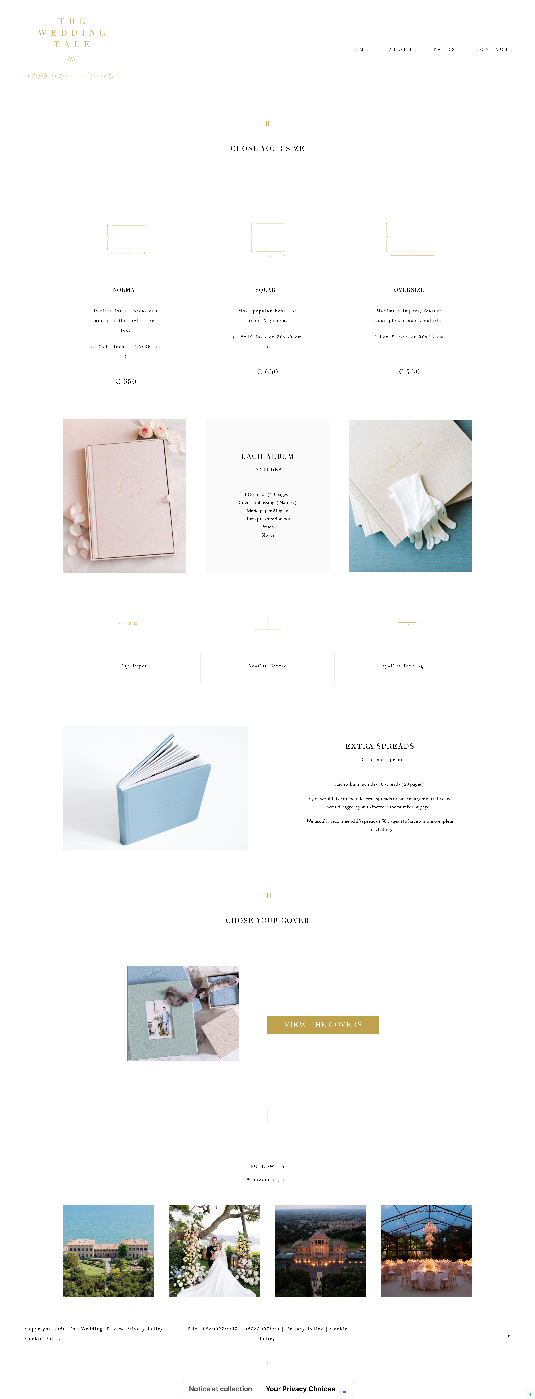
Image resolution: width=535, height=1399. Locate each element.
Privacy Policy (144, 1329)
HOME (359, 49)
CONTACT (492, 49)
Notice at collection (220, 1389)
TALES (444, 49)
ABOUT (401, 49)
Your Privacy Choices (300, 1389)
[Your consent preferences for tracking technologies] (530, 1394)
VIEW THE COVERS (323, 1024)
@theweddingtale (267, 1179)
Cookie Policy (43, 1338)
